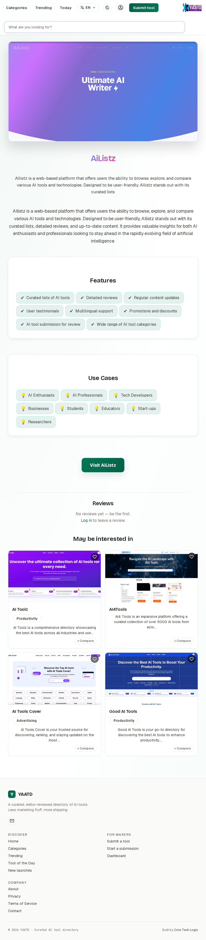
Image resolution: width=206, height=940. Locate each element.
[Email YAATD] (12, 821)
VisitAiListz (103, 465)
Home (13, 841)
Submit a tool (118, 841)
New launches (20, 870)
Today (65, 7)
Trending (43, 7)
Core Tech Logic (186, 930)
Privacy (14, 896)
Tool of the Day (21, 863)
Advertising (27, 720)
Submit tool (143, 7)
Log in (86, 520)
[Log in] (120, 7)
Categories (16, 7)
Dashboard (116, 855)
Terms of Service (22, 903)
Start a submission (123, 848)
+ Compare (85, 641)
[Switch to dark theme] (107, 7)
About (13, 888)
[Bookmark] (95, 557)
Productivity (27, 618)
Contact (15, 910)
